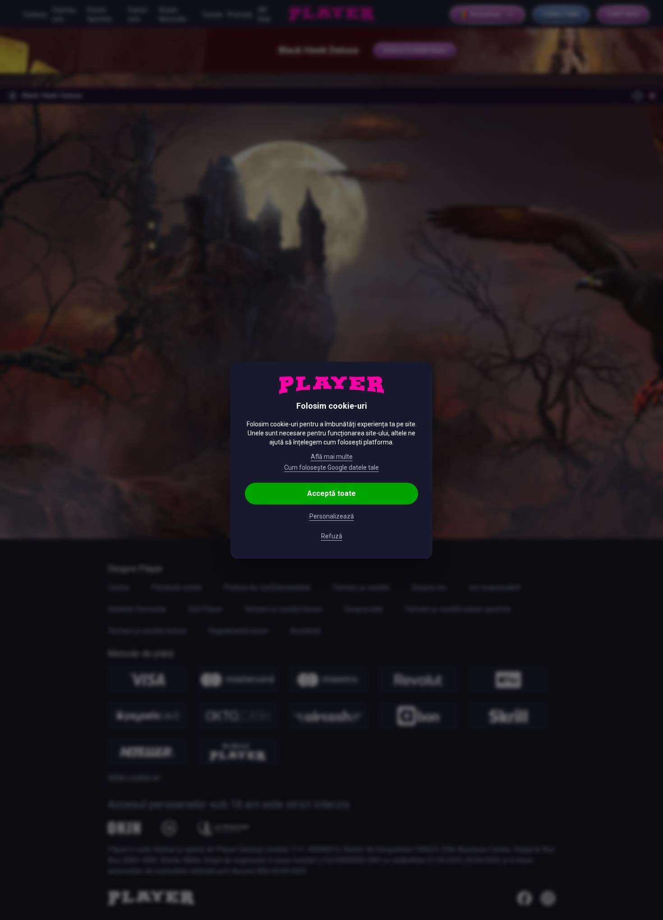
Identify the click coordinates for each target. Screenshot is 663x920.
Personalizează (331, 516)
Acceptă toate (331, 493)
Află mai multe (332, 456)
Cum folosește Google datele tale (331, 467)
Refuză (331, 536)
